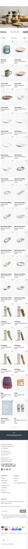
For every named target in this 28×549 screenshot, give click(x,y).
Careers (15, 480)
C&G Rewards (4, 487)
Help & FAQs (4, 482)
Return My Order (12, 533)
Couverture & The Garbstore (9, 544)
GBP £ (3, 540)
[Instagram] (4, 469)
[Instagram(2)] (10, 469)
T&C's (2, 535)
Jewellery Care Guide (5, 492)
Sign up (22, 511)
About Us (16, 478)
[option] (14, 434)
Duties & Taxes (19, 533)
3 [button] (14, 437)
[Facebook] (2, 469)
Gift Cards (3, 490)
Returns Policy (4, 480)
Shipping (3, 478)
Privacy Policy (6, 518)
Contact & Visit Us (5, 485)
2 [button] (13, 437)
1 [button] (11, 437)
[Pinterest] (7, 469)
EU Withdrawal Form (4, 533)
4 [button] (16, 437)
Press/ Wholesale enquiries (20, 482)
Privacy (24, 533)
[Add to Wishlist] (12, 42)
